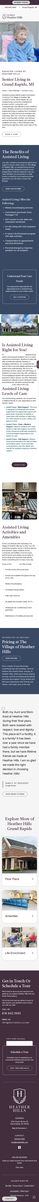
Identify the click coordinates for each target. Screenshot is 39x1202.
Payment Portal (21, 2)
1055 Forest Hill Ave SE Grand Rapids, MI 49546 (19, 1123)
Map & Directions (18, 1128)
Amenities (11, 916)
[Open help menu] (34, 1197)
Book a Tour (11, 134)
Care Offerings (14, 91)
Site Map (8, 1186)
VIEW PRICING (11, 658)
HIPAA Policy (24, 1191)
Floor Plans (12, 879)
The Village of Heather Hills (14, 355)
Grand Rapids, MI (29, 7)
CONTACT (9, 1199)
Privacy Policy (18, 1186)
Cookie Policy (29, 1186)
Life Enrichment (15, 953)
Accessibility (14, 1191)
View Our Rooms (13, 189)
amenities (15, 564)
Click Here (19, 1167)
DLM (27, 1195)
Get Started (19, 297)
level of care (6, 385)
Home (4, 91)
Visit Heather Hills (19, 1068)
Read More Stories (15, 794)
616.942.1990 (10, 7)
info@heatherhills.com (15, 1023)
